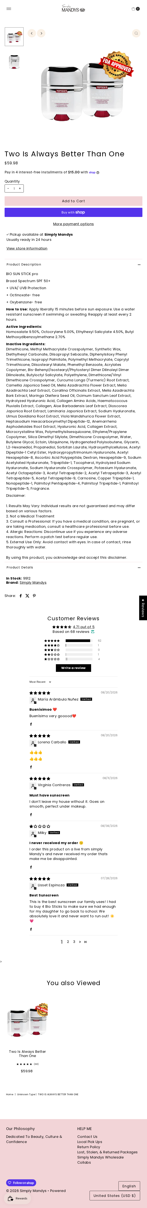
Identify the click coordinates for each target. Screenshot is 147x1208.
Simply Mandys (33, 582)
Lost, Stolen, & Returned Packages (107, 1152)
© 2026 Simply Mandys (26, 1190)
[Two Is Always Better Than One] (27, 1019)
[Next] (41, 33)
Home (9, 1094)
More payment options (73, 224)
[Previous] (32, 33)
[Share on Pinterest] (34, 595)
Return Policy (88, 1147)
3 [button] (74, 941)
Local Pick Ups (89, 1141)
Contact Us (87, 1136)
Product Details (20, 567)
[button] (52, 640)
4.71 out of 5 (84, 626)
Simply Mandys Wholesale (100, 1157)
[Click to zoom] (136, 33)
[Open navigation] (9, 9)
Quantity (12, 181)
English (129, 1186)
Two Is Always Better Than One (27, 1053)
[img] (39, 693)
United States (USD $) (115, 1195)
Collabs (84, 1162)
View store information (27, 248)
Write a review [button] (73, 668)
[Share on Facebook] (21, 595)
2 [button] (68, 941)
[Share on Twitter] (27, 595)
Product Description (24, 264)
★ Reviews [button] (143, 608)
